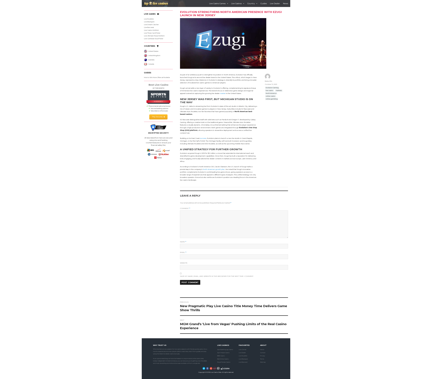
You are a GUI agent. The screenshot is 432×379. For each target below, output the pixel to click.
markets (279, 90)
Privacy (262, 356)
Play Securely (157, 117)
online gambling (272, 99)
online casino (270, 96)
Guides (263, 3)
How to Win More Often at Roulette (157, 77)
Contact (262, 352)
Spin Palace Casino (223, 352)
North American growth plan (214, 169)
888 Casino (221, 356)
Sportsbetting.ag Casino (225, 349)
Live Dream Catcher (151, 24)
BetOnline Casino (223, 359)
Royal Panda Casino (223, 362)
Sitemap (263, 362)
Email (183, 252)
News (285, 3)
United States (153, 51)
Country (251, 3)
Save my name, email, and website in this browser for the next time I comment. (217, 276)
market (222, 93)
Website (183, 263)
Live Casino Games (217, 3)
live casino (269, 90)
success (203, 138)
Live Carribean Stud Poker (153, 38)
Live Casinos (236, 3)
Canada (151, 64)
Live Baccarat (149, 27)
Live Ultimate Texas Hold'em (154, 36)
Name (183, 242)
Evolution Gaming (272, 88)
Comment (185, 208)
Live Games (242, 349)
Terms (262, 359)
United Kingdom (154, 55)
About (262, 349)
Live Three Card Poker (152, 33)
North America (271, 93)
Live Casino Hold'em (151, 30)
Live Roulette (149, 19)
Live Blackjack (149, 22)
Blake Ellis (268, 81)
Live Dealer (275, 3)
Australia (151, 60)
